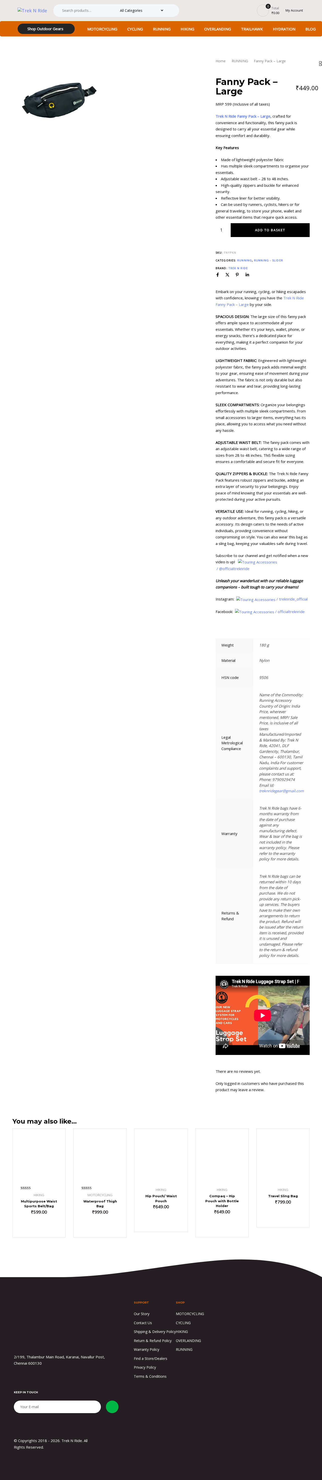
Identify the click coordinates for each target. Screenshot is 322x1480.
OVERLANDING (217, 28)
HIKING (187, 28)
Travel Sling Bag (283, 1196)
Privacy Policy (145, 1367)
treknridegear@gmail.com (281, 790)
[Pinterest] (237, 275)
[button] (100, 1226)
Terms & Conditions (150, 1376)
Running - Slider (268, 260)
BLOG (310, 28)
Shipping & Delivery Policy (155, 1331)
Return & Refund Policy (153, 1340)
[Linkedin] (247, 275)
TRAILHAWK (252, 28)
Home (221, 61)
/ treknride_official (292, 599)
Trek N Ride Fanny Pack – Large (243, 116)
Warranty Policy (146, 1349)
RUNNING (162, 28)
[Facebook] (218, 275)
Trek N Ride (238, 268)
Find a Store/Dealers (150, 1358)
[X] (227, 275)
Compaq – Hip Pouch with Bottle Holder (222, 1201)
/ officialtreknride (290, 611)
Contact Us (143, 1322)
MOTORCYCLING (102, 28)
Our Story (141, 1313)
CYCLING (135, 28)
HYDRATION (284, 28)
